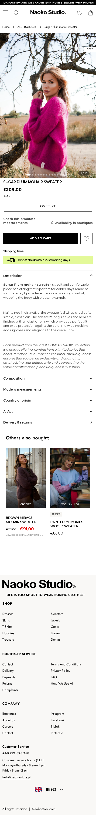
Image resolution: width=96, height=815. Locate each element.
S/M (70, 504)
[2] (32, 175)
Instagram (57, 713)
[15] (69, 175)
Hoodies (8, 633)
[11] (57, 175)
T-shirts (7, 626)
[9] (52, 175)
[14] (66, 175)
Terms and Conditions (66, 664)
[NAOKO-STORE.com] (48, 12)
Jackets (55, 620)
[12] (60, 175)
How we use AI (62, 683)
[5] (41, 175)
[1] (28, 175)
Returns (7, 683)
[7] (46, 175)
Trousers (8, 639)
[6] (44, 175)
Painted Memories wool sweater (66, 524)
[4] (38, 175)
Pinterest (56, 733)
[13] (63, 175)
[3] (35, 175)
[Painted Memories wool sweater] (70, 478)
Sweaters (57, 613)
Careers (7, 726)
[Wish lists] (79, 12)
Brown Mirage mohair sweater (21, 520)
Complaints (10, 690)
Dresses (7, 613)
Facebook (57, 720)
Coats (55, 626)
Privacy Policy (60, 670)
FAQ (54, 677)
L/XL (76, 504)
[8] (49, 175)
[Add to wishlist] (40, 453)
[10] (55, 175)
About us (8, 720)
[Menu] (5, 12)
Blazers (56, 633)
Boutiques (9, 713)
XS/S (63, 504)
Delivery (8, 670)
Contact (7, 664)
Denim (55, 639)
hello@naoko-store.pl (16, 777)
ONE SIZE (26, 504)
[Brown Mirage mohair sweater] (26, 478)
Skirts (6, 620)
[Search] (16, 12)
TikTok (55, 726)
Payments (8, 677)
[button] (90, 12)
